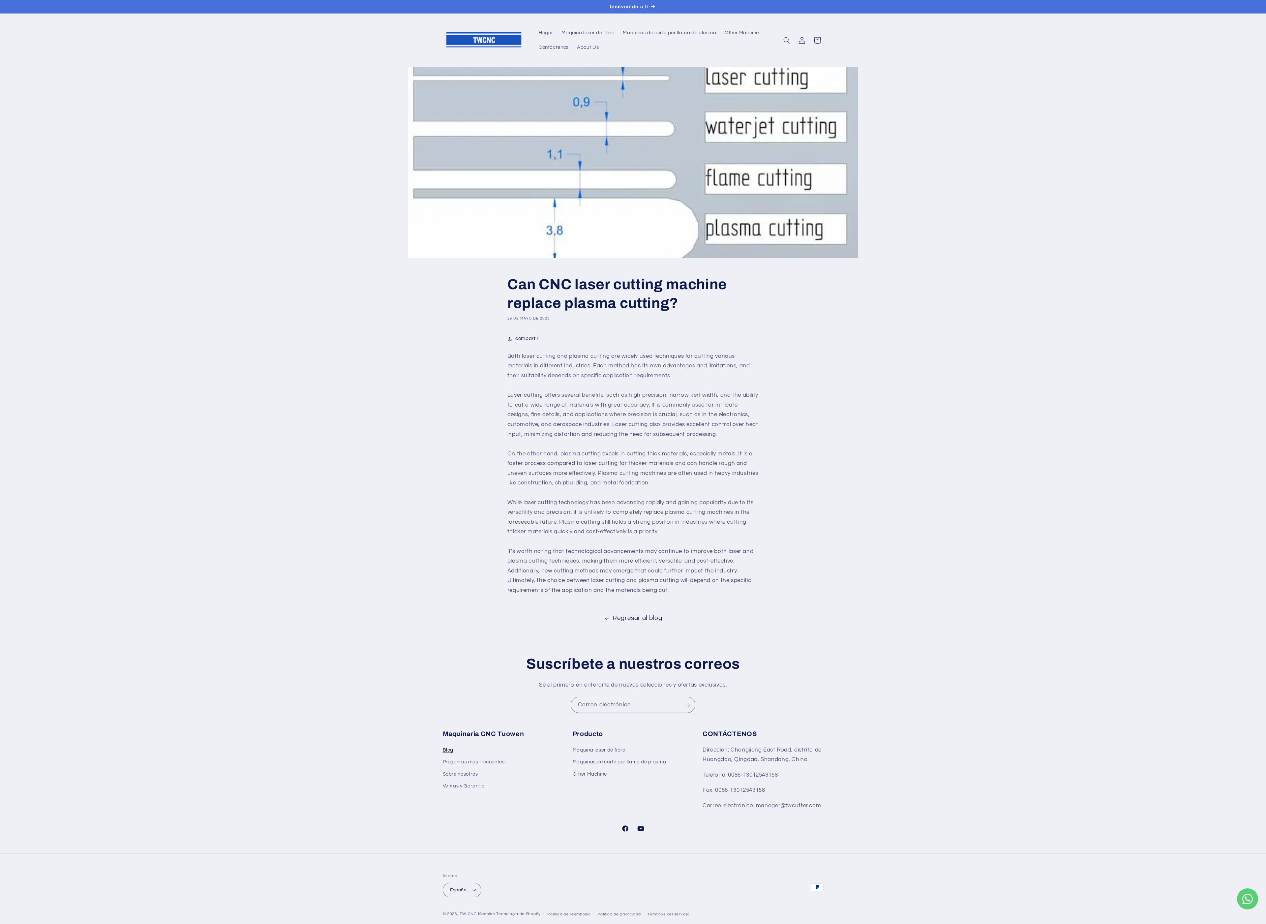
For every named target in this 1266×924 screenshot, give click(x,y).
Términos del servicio (668, 914)
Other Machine (590, 773)
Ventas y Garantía (464, 785)
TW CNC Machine (477, 913)
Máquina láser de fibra (599, 749)
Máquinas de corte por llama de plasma (619, 761)
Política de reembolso (568, 914)
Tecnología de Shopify (518, 913)
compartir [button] (527, 338)
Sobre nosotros (460, 773)
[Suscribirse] (687, 705)
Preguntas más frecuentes (474, 761)
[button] (786, 40)
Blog (448, 749)
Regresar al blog (637, 618)
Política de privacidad (619, 914)
